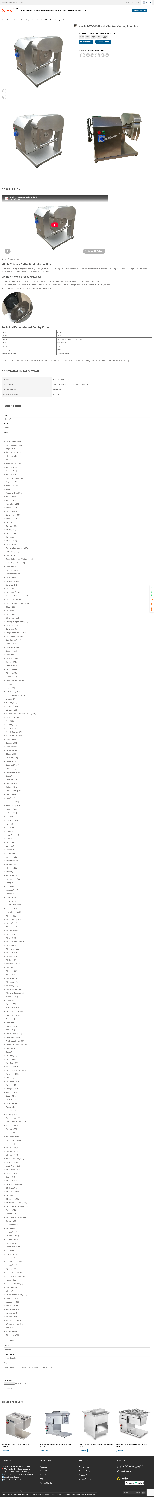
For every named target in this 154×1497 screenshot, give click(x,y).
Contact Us (44, 1471)
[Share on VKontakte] (95, 55)
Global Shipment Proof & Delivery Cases (47, 10)
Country (7, 1345)
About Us (43, 1467)
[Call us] (134, 2)
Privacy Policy (84, 1467)
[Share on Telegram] (107, 55)
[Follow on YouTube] (138, 2)
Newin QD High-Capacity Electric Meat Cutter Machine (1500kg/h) (95, 1445)
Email (6, 424)
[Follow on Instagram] (128, 2)
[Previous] (3, 177)
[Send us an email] (132, 2)
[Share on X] (84, 55)
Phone (6, 433)
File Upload (8, 1380)
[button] (150, 10)
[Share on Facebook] (80, 55)
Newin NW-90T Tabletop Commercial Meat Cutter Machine (56, 1445)
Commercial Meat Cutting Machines (24, 20)
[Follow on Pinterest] (136, 2)
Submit (9, 1388)
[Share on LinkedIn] (99, 55)
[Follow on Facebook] (126, 2)
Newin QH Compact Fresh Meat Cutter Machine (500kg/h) (131, 1445)
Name (6, 415)
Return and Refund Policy (31, 1491)
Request (7, 1363)
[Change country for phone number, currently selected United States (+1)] (6, 436)
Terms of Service (46, 1483)
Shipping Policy (84, 1475)
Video (64, 10)
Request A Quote (85, 1479)
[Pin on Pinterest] (92, 55)
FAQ (41, 1479)
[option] (78, 441)
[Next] (9, 96)
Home (23, 10)
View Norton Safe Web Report (123, 1479)
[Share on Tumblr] (103, 55)
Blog (84, 10)
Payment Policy (84, 1471)
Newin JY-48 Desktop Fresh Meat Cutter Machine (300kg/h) (17, 1445)
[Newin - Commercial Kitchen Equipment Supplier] (10, 10)
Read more (6, 1450)
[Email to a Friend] (88, 55)
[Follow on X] (130, 2)
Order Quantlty (9, 1354)
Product (29, 10)
